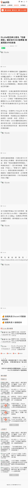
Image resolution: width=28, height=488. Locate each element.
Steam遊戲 (23, 10)
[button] (26, 1)
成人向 (9, 353)
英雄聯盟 (8, 10)
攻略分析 (3, 5)
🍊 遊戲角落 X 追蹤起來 (12, 322)
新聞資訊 (16, 5)
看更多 (14, 425)
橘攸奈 (15, 10)
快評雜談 (23, 5)
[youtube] (21, 1)
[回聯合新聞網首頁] (1, 2)
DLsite (3, 353)
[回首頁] (5, 2)
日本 (15, 353)
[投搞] (19, 1)
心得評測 (9, 5)
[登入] (24, 1)
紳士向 (20, 353)
